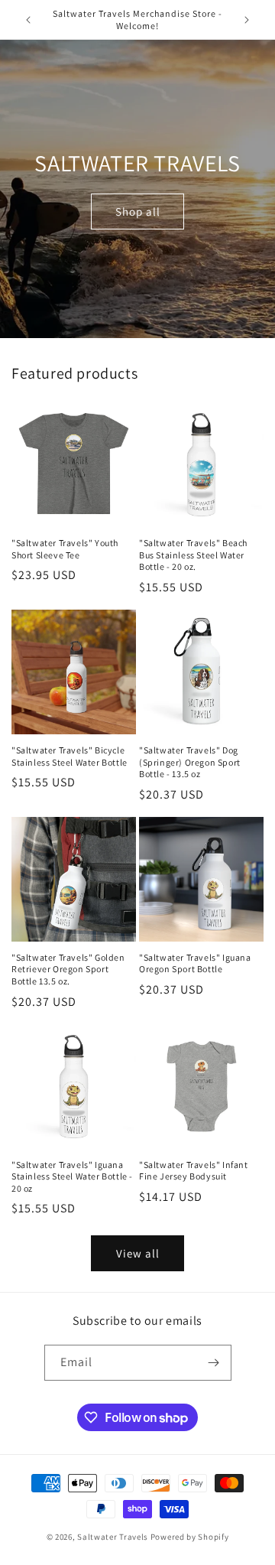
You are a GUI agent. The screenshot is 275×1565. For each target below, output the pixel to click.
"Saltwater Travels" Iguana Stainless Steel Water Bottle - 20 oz (72, 1176)
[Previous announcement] (28, 20)
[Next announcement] (247, 20)
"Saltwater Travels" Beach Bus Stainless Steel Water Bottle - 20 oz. (193, 554)
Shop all (137, 211)
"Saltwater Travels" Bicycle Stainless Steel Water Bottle (69, 756)
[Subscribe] (214, 1363)
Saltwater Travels (112, 1536)
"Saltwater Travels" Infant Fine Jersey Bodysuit (193, 1171)
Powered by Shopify (189, 1536)
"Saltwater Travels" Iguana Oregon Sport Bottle (195, 963)
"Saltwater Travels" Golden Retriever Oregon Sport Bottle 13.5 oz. (68, 969)
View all (138, 1253)
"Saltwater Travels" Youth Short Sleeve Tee (64, 549)
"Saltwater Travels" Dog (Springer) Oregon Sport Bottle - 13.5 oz (190, 761)
